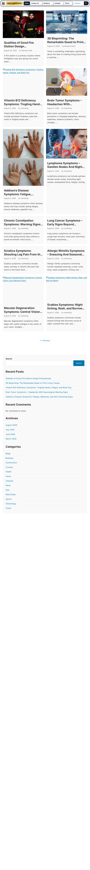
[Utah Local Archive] (3, 3)
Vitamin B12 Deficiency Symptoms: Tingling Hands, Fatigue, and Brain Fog (23, 104)
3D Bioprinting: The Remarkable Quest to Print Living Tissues (65, 42)
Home (27, 3)
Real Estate (11, 494)
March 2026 (11, 439)
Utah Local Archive (14, 3)
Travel (67, 3)
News (8, 485)
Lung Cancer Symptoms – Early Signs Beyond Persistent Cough (64, 224)
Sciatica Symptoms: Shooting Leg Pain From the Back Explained (23, 254)
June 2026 (10, 434)
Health (8, 471)
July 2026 (10, 429)
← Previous (45, 340)
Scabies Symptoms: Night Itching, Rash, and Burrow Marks (65, 308)
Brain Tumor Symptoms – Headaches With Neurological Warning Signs (66, 104)
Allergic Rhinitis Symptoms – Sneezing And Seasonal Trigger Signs (65, 254)
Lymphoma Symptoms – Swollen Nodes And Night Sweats (64, 166)
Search (9, 359)
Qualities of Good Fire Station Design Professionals (19, 46)
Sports (9, 499)
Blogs (8, 453)
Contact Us (35, 3)
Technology (11, 503)
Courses (9, 467)
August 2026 (11, 425)
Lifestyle (57, 3)
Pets (7, 490)
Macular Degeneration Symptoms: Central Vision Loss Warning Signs (22, 311)
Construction (11, 462)
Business (47, 3)
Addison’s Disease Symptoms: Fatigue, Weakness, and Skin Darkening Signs (39, 397)
